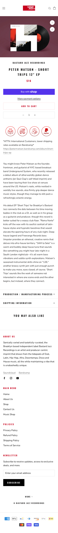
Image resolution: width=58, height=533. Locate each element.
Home (6, 394)
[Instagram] (11, 378)
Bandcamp (24, 372)
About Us (8, 399)
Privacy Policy (10, 430)
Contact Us (8, 409)
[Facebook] (4, 378)
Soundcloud (9, 372)
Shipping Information (17, 302)
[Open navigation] (3, 8)
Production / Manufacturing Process (28, 294)
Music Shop (9, 414)
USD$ (27, 496)
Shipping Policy (11, 440)
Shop (5, 404)
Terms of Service (11, 445)
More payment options (29, 98)
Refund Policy (10, 435)
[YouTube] (17, 378)
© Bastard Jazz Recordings (29, 503)
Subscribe (14, 482)
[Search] (49, 8)
